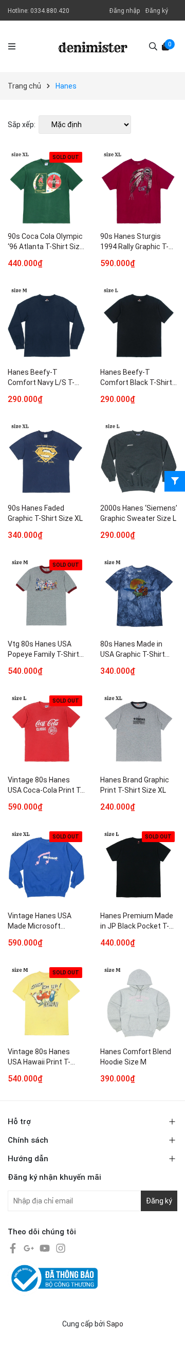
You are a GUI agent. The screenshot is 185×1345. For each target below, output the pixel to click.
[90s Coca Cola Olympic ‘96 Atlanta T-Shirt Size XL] (46, 187)
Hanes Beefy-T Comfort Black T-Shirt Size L (136, 378)
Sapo (114, 1324)
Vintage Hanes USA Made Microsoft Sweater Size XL (39, 922)
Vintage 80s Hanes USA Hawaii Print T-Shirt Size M (39, 1058)
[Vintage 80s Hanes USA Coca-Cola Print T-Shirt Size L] (46, 731)
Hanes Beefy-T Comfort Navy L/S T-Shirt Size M (41, 378)
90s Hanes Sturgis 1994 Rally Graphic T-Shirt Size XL (134, 242)
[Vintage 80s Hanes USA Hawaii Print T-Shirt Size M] (46, 1003)
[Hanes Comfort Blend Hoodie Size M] (138, 1003)
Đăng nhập (124, 10)
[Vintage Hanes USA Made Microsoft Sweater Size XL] (46, 867)
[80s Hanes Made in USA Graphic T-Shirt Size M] (138, 595)
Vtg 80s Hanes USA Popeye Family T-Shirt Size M (43, 650)
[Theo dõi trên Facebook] (14, 1248)
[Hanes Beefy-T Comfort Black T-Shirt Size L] (138, 323)
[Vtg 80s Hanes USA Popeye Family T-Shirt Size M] (46, 595)
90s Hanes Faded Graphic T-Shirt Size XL (45, 513)
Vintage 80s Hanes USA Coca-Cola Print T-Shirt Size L (45, 786)
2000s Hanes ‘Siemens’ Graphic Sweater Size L (138, 513)
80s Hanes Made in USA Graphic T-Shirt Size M (132, 650)
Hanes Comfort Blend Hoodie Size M (135, 1056)
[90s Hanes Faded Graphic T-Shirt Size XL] (46, 459)
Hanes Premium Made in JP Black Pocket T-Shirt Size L (136, 922)
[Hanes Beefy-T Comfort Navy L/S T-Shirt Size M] (46, 323)
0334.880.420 (49, 10)
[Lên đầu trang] (167, 1327)
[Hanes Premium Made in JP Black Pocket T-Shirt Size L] (138, 867)
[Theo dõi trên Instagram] (60, 1248)
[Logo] (92, 46)
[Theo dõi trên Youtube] (45, 1248)
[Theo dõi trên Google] (29, 1248)
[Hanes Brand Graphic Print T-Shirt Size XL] (138, 731)
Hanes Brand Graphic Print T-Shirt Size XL (134, 785)
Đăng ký (156, 10)
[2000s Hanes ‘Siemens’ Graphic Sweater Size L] (138, 459)
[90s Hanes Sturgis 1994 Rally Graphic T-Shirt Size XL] (138, 187)
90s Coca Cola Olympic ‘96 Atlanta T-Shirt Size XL (46, 242)
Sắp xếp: (21, 124)
